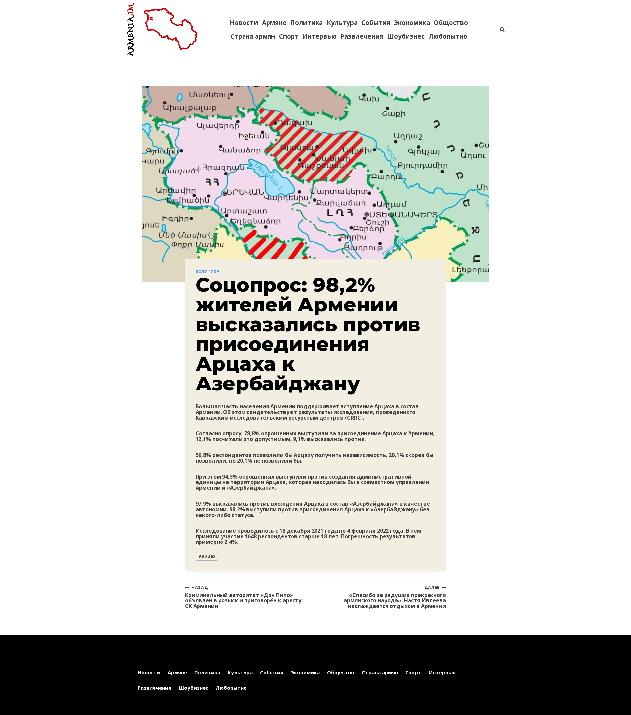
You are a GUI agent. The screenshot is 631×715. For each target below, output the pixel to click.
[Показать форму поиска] (499, 29)
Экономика (412, 22)
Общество (451, 22)
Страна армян (252, 36)
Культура (342, 22)
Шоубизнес (406, 36)
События (376, 22)
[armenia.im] (162, 30)
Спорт (289, 36)
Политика (306, 22)
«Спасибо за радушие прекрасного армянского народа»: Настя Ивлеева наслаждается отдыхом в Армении (395, 596)
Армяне (274, 22)
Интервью (319, 36)
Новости (244, 22)
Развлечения (361, 36)
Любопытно (448, 36)
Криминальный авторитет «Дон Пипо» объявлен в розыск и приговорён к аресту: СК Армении (244, 596)
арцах (207, 556)
